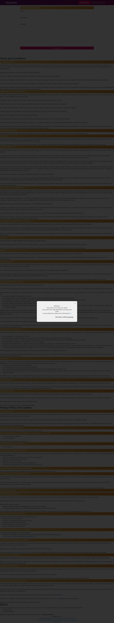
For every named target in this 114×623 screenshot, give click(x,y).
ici (70, 313)
